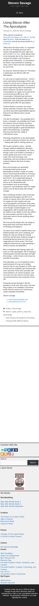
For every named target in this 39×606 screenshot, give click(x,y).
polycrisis (27, 312)
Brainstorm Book (7, 521)
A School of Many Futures (11, 536)
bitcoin (8, 312)
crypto (14, 312)
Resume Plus (6, 560)
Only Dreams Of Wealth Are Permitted (20, 318)
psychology (7, 315)
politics (20, 312)
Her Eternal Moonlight (9, 547)
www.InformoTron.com (17, 302)
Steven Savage (19, 3)
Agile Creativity (7, 519)
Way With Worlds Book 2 (11, 504)
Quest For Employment (10, 556)
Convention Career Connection (13, 574)
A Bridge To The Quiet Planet (12, 534)
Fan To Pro (5, 572)
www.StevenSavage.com (13, 37)
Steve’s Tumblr (29, 37)
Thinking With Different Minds (17, 321)
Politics (8, 308)
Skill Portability (7, 553)
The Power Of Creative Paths (12, 517)
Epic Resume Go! (8, 558)
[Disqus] (19, 356)
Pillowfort (10, 39)
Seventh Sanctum (8, 583)
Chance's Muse (7, 524)
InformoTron (5, 580)
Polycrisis (16, 54)
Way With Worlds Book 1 (11, 502)
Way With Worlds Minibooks (12, 506)
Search (3, 459)
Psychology (16, 308)
